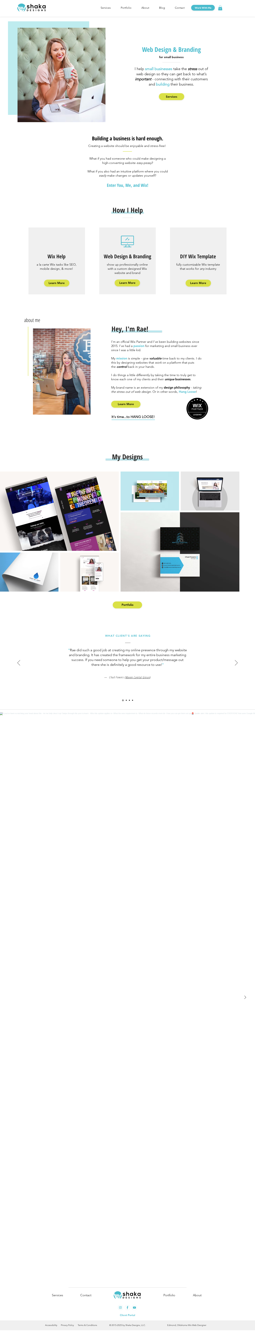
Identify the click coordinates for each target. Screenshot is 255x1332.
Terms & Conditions (87, 1325)
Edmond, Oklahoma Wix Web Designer (186, 1325)
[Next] (236, 663)
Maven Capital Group (137, 677)
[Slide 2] (126, 700)
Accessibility (51, 1325)
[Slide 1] (123, 700)
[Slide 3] (129, 700)
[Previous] (18, 663)
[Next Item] (245, 997)
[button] (106, 7)
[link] (220, 7)
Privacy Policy (67, 1325)
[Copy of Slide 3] (132, 700)
